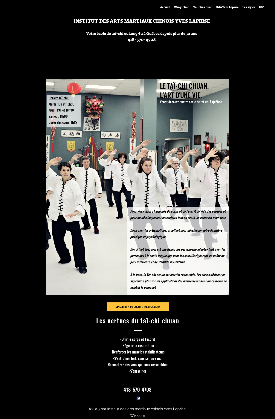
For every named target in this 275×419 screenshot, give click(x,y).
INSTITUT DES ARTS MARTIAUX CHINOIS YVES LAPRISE (142, 21)
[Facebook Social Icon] (138, 398)
